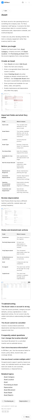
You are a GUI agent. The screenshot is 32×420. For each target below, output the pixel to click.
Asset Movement (9, 390)
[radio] (3, 411)
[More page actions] (9, 10)
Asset (6, 382)
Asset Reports (8, 395)
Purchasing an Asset (18, 54)
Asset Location (9, 379)
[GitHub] (22, 2)
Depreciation (8, 387)
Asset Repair (8, 392)
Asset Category (9, 377)
